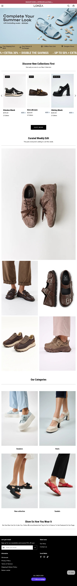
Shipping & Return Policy (9, 567)
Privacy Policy (6, 561)
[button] (73, 6)
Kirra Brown (32, 110)
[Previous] (2, 96)
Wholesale (4, 557)
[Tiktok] (47, 557)
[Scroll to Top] (73, 577)
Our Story (43, 544)
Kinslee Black (9, 110)
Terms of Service (7, 564)
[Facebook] (41, 557)
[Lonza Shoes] (38, 6)
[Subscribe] (35, 547)
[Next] (75, 96)
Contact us (43, 547)
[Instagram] (44, 557)
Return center (5, 570)
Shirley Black (57, 110)
